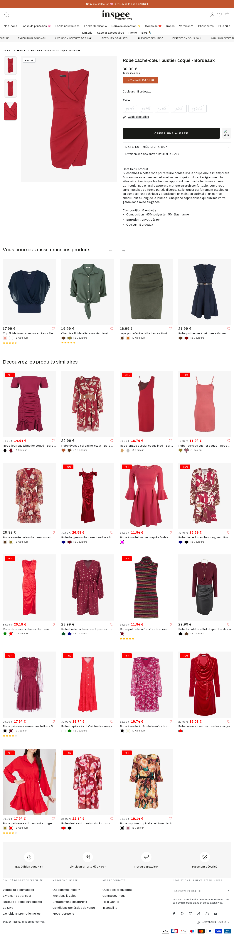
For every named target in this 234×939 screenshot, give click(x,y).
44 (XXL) (199, 109)
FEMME (21, 50)
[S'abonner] (229, 891)
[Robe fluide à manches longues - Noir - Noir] (186, 542)
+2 (21, 338)
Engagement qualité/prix (70, 901)
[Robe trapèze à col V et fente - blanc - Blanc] (63, 731)
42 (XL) (180, 109)
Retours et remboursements (22, 901)
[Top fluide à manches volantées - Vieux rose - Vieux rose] (5, 338)
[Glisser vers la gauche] (26, 123)
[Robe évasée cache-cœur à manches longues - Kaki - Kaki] (11, 542)
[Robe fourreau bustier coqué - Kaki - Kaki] (180, 450)
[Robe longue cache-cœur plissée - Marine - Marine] (63, 542)
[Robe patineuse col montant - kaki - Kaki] (5, 828)
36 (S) (131, 109)
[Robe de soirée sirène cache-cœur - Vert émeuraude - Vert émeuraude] (5, 634)
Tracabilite (110, 907)
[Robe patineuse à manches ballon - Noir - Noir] (5, 731)
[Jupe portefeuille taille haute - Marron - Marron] (122, 338)
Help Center (111, 901)
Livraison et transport (18, 895)
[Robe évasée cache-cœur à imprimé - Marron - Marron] (69, 450)
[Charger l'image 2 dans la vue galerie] (10, 88)
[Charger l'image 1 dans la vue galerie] (10, 65)
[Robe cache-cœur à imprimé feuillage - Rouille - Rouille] (63, 450)
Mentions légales (64, 895)
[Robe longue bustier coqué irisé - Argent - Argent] (128, 450)
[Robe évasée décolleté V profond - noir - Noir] (122, 731)
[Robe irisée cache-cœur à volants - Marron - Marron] (5, 542)
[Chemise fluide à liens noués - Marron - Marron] (63, 338)
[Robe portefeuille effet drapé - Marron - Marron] (186, 634)
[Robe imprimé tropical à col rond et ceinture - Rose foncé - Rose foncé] (128, 828)
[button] (7, 15)
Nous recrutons (63, 913)
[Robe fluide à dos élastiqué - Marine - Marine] (180, 542)
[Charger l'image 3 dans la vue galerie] (10, 111)
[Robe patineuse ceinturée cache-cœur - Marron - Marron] (180, 338)
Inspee (16, 922)
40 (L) (163, 109)
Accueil (7, 50)
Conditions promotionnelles (22, 913)
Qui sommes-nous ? (66, 889)
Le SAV (8, 907)
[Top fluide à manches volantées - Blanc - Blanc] (11, 338)
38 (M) (147, 109)
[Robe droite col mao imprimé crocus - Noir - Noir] (69, 828)
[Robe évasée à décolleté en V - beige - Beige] (128, 731)
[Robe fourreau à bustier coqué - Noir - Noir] (5, 450)
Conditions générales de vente (74, 907)
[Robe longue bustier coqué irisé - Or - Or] (122, 450)
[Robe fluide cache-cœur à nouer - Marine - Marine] (69, 634)
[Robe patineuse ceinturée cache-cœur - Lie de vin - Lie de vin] (186, 338)
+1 (21, 450)
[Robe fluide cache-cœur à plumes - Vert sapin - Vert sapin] (63, 634)
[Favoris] (219, 15)
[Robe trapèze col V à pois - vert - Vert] (69, 731)
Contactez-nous (113, 895)
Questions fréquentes (117, 889)
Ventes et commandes (18, 889)
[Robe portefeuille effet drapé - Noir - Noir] (180, 634)
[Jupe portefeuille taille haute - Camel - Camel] (128, 338)
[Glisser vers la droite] (112, 123)
